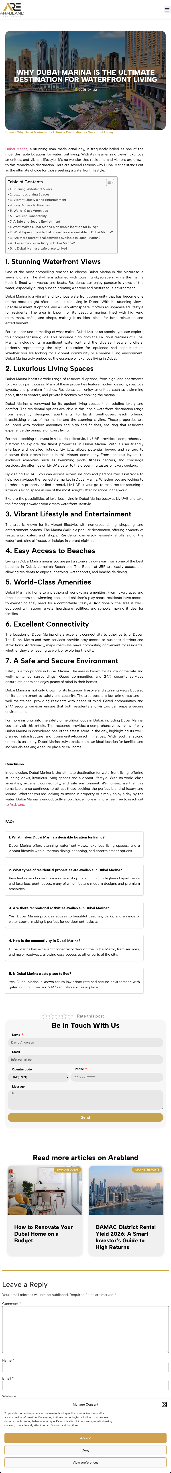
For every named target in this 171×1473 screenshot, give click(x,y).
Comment (11, 1304)
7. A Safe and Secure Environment (35, 222)
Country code (22, 1069)
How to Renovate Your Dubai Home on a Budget (43, 1234)
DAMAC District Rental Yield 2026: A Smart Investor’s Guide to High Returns (126, 1237)
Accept (85, 1438)
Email (16, 1052)
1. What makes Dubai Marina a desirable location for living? (54, 227)
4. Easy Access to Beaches (30, 205)
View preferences (85, 1463)
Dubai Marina (16, 149)
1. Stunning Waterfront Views (31, 189)
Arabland (17, 804)
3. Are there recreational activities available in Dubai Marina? (55, 238)
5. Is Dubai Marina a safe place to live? (38, 248)
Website (9, 1396)
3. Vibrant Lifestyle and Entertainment (38, 200)
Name (16, 1035)
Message (18, 1086)
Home (9, 132)
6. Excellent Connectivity (28, 216)
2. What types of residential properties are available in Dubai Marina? (61, 232)
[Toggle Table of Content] (108, 182)
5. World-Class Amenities (29, 211)
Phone (80, 1069)
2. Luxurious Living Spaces (29, 194)
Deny (86, 1450)
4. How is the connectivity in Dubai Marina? (42, 243)
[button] (164, 1404)
